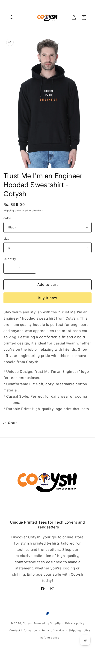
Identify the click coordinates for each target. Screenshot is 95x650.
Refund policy (49, 637)
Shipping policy (79, 630)
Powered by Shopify (47, 623)
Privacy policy (74, 623)
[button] (12, 17)
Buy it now (47, 298)
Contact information (23, 630)
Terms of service (53, 630)
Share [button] (13, 423)
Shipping (8, 210)
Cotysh (28, 623)
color (7, 218)
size (6, 238)
